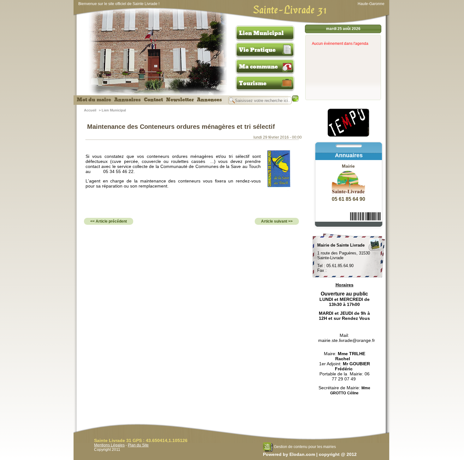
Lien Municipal (261, 33)
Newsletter (180, 100)
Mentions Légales (109, 445)
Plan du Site (138, 445)
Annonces (209, 100)
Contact (153, 100)
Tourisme (252, 83)
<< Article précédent (108, 221)
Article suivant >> (277, 221)
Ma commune (258, 66)
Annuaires (127, 100)
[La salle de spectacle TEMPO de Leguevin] (349, 136)
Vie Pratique (257, 49)
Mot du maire (94, 100)
